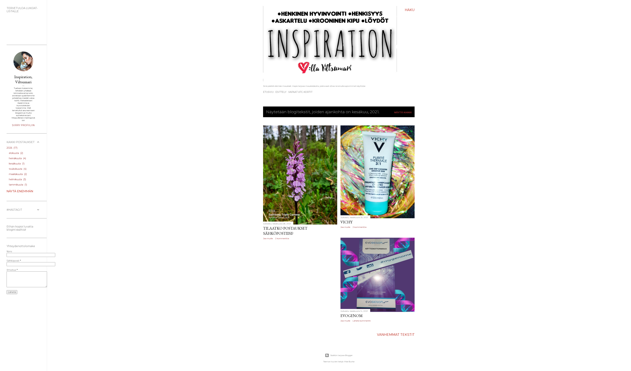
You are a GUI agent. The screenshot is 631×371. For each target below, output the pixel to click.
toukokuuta (17, 168)
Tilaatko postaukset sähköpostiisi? (285, 231)
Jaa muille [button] (268, 238)
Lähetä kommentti (362, 320)
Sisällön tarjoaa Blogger (341, 355)
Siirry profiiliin (23, 125)
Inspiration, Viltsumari (23, 79)
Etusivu (268, 92)
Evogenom (351, 315)
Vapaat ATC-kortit (300, 92)
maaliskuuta (17, 174)
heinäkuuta (17, 158)
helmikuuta (17, 179)
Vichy (346, 222)
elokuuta (15, 153)
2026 (12, 147)
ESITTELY (280, 92)
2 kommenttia (282, 238)
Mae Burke (349, 361)
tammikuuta (17, 184)
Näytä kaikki (403, 112)
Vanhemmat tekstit (396, 335)
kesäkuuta (16, 163)
